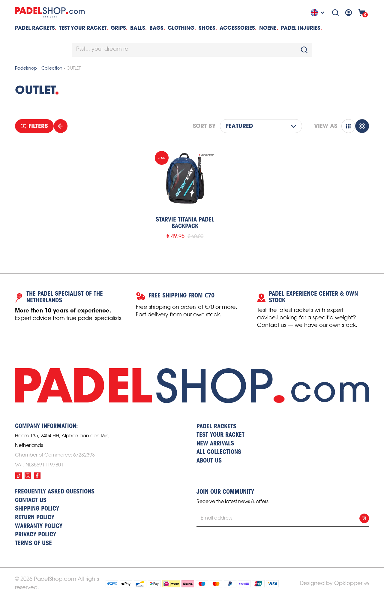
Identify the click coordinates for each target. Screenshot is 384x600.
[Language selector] (318, 12)
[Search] (335, 12)
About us (209, 461)
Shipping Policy (37, 509)
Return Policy (34, 517)
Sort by (204, 126)
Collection (51, 69)
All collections (218, 452)
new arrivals (215, 444)
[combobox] (192, 50)
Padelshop (26, 69)
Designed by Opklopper (331, 583)
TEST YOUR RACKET (82, 28)
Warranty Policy (38, 526)
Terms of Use (33, 543)
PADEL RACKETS (216, 427)
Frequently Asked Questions (54, 492)
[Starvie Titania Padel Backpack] (184, 181)
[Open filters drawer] (61, 126)
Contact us (30, 500)
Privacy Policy (35, 535)
